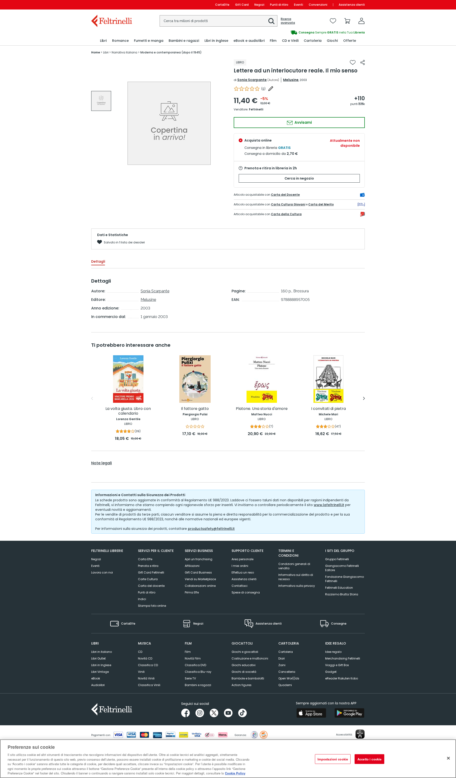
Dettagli (98, 261)
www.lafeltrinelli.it (329, 505)
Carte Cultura (148, 579)
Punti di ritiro (279, 5)
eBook (95, 678)
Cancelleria (286, 672)
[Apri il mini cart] (347, 21)
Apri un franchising (198, 559)
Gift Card (242, 5)
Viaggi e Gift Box (337, 665)
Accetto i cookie (369, 759)
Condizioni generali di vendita (294, 566)
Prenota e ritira (148, 566)
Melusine (291, 79)
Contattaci (239, 586)
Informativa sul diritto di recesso (295, 577)
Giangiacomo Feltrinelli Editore (342, 568)
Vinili (141, 672)
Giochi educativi (244, 665)
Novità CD (145, 658)
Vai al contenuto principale (111, 4)
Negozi (259, 5)
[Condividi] (362, 62)
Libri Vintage (100, 672)
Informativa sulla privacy (296, 586)
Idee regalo (333, 652)
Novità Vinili (146, 678)
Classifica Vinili (149, 685)
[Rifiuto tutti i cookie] (448, 758)
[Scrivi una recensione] (271, 88)
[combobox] (218, 21)
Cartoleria (285, 652)
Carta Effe (145, 559)
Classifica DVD (195, 665)
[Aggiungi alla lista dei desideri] (353, 62)
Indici (142, 599)
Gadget (331, 672)
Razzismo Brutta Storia (341, 594)
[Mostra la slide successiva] (364, 398)
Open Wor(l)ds (288, 678)
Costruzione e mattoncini (250, 658)
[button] (271, 21)
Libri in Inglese (101, 665)
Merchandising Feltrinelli (342, 658)
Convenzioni (318, 5)
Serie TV (190, 678)
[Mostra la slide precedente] (92, 398)
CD (140, 652)
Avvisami (303, 122)
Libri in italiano (101, 652)
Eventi (298, 5)
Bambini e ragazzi (198, 685)
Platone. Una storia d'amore (262, 408)
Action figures (242, 685)
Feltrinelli (256, 109)
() (263, 89)
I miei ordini (240, 566)
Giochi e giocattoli (245, 652)
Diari (281, 658)
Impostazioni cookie (333, 759)
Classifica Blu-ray (198, 672)
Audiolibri (98, 685)
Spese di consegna (246, 592)
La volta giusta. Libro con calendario (128, 411)
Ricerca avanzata (288, 21)
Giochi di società (244, 672)
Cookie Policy (235, 773)
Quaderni (285, 685)
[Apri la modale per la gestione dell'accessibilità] (360, 734)
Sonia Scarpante (252, 79)
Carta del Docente (285, 195)
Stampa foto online (152, 606)
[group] (296, 32)
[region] (228, 758)
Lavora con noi (102, 572)
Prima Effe (192, 592)
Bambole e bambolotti (248, 678)
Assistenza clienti (352, 5)
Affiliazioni (192, 566)
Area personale (242, 559)
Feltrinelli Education (339, 588)
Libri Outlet (98, 658)
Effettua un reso (243, 572)
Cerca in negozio (299, 178)
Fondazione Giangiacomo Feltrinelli (344, 579)
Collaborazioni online (200, 586)
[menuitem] (103, 40)
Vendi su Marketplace (200, 579)
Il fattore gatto (195, 408)
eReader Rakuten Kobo (341, 678)
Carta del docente (151, 586)
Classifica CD (148, 665)
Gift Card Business (198, 572)
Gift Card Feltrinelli (151, 572)
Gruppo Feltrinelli (337, 559)
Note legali (101, 463)
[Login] (361, 21)
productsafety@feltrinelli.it (211, 528)
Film (188, 652)
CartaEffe (222, 5)
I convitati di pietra (328, 408)
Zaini (281, 665)
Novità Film (193, 658)
